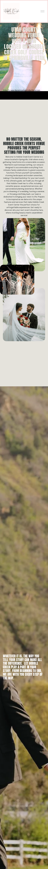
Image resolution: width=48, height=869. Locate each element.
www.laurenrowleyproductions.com (25, 90)
